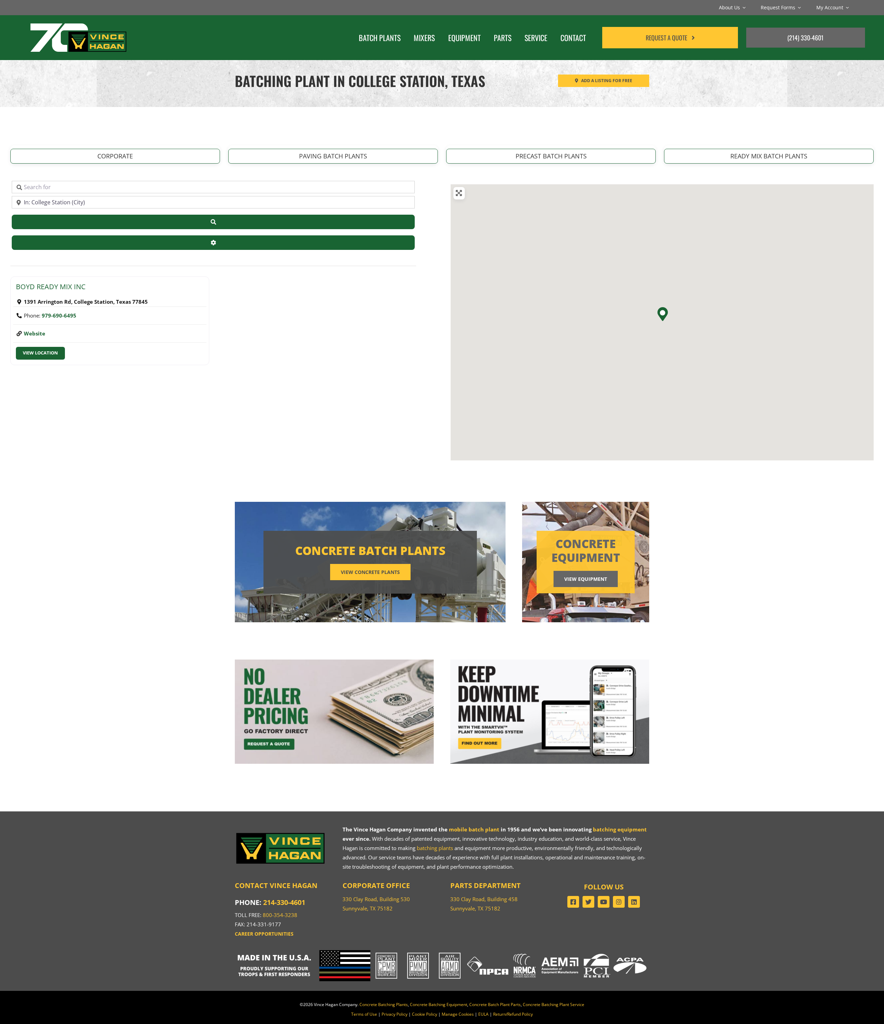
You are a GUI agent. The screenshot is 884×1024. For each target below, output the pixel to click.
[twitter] (588, 902)
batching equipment (620, 829)
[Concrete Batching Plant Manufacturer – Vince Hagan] (280, 833)
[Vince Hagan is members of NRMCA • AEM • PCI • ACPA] (580, 952)
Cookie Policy (424, 1014)
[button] (662, 313)
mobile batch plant (474, 829)
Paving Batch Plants (333, 156)
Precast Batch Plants (551, 156)
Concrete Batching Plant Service (553, 1004)
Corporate (115, 156)
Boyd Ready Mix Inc (51, 286)
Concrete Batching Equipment (438, 1004)
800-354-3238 (280, 914)
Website (34, 333)
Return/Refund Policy (513, 1014)
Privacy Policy (394, 1014)
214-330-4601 (284, 902)
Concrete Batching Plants (383, 1004)
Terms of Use (364, 1014)
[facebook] (573, 902)
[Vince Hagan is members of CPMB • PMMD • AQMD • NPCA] (442, 952)
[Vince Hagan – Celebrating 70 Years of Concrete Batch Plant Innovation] (78, 22)
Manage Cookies (458, 1014)
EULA (483, 1014)
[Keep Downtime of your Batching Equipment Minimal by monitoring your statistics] (549, 662)
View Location (40, 353)
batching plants (435, 848)
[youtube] (603, 902)
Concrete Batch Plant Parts (495, 1004)
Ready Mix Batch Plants (768, 156)
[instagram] (619, 902)
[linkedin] (634, 902)
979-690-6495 (59, 315)
